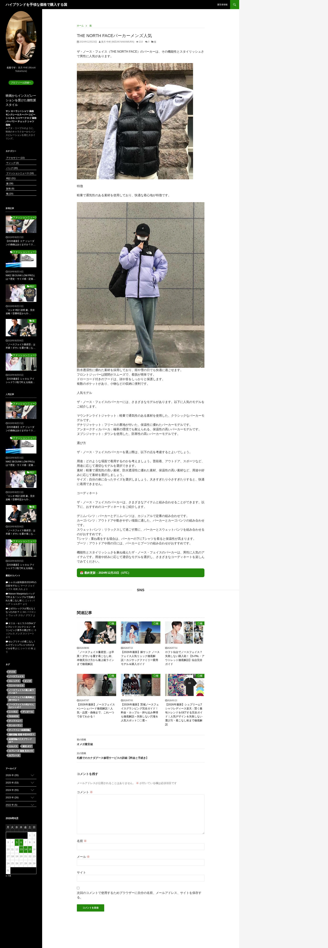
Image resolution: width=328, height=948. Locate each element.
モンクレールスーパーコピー (20, 114)
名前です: (12, 67)
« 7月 (8, 875)
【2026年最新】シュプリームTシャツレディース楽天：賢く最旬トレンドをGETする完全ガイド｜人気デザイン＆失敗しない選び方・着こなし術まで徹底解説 (184, 714)
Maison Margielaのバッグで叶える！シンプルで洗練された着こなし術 (20, 597)
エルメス (13, 746)
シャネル (13, 712)
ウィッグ (12, 163)
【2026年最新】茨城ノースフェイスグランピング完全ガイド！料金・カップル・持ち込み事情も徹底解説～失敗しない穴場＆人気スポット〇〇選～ (140, 712)
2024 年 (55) (12, 790)
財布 (10, 188)
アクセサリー (15, 158)
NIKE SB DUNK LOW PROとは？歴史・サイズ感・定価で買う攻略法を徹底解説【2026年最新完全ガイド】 (21, 277)
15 (30, 849)
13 (21, 849)
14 (25, 849)
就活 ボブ (27, 746)
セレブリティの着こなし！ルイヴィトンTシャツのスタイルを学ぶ (21, 645)
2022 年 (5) (11, 805)
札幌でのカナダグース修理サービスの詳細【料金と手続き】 (113, 755)
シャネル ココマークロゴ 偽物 (21, 118)
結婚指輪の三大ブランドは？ (20, 740)
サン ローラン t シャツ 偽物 (20, 111)
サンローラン (15, 725)
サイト (81, 872)
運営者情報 (222, 4)
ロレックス (14, 681)
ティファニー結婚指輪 (19, 730)
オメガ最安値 (85, 742)
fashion (13, 716)
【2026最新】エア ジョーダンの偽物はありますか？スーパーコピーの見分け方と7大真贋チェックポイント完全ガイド (20, 243)
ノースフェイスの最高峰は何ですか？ (21, 698)
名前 (82, 841)
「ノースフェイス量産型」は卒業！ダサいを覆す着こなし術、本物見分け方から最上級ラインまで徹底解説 (95, 657)
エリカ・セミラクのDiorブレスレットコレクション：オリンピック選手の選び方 (20, 626)
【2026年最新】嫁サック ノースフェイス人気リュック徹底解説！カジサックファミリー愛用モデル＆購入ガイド (140, 657)
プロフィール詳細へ (21, 82)
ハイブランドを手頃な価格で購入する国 (36, 4)
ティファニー (15, 721)
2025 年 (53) (12, 782)
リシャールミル (16, 685)
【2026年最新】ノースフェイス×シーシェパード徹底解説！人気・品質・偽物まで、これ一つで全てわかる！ (96, 710)
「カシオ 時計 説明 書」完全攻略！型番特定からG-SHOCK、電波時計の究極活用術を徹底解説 (20, 312)
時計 (11, 178)
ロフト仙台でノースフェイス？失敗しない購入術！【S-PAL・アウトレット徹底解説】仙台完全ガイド (184, 657)
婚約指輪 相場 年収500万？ (21, 734)
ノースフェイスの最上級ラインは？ (21, 691)
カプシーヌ (14, 755)
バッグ (12, 168)
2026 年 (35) (12, 775)
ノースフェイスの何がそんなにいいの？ (21, 705)
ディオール (28, 712)
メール (83, 856)
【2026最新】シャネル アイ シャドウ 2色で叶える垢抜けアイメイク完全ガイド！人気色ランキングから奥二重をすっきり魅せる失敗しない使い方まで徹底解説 (20, 380)
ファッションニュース (20, 173)
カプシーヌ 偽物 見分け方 (21, 751)
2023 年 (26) (12, 797)
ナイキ (12, 672)
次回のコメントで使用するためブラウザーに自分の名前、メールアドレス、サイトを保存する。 (139, 895)
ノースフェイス (16, 676)
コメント (85, 792)
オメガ (28, 681)
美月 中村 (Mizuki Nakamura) (117, 41)
